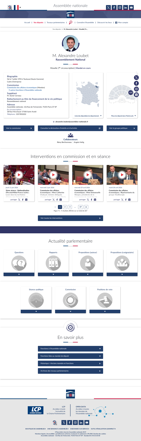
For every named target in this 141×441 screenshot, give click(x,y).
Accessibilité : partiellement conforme (58, 434)
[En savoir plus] (87, 263)
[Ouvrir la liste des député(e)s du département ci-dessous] (87, 95)
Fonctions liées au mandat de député (70, 356)
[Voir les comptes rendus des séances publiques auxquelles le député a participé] (36, 300)
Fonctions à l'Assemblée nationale (70, 349)
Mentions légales (40, 434)
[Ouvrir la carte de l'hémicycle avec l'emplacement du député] (122, 95)
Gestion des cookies (100, 434)
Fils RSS (90, 434)
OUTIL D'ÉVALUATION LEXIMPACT (102, 429)
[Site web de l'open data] (92, 410)
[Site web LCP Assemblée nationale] (48, 410)
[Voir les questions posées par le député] (19, 263)
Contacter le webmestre (79, 434)
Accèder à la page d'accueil (70, 14)
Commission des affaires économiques (22, 87)
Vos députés (57, 29)
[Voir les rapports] (53, 263)
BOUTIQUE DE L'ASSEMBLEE (35, 429)
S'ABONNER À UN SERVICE (79, 429)
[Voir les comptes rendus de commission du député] (70, 300)
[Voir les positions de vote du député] (104, 300)
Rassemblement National (70, 59)
